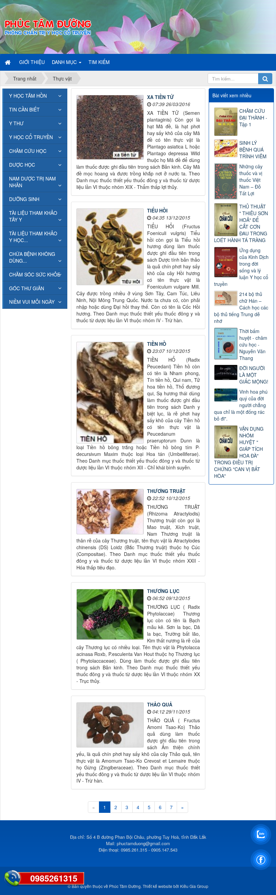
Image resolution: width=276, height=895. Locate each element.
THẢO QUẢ (159, 704)
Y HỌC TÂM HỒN (28, 95)
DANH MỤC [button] (65, 62)
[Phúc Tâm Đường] (47, 26)
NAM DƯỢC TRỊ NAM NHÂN (32, 182)
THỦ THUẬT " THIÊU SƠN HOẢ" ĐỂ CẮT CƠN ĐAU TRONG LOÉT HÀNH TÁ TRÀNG (241, 223)
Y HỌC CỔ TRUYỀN (31, 137)
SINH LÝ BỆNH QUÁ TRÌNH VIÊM (253, 149)
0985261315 (53, 878)
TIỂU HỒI (157, 210)
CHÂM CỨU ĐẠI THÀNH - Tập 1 (253, 117)
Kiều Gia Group (194, 886)
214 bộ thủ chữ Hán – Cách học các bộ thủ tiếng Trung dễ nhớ (241, 307)
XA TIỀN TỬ (160, 97)
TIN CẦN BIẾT (24, 109)
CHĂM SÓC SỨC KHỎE (34, 274)
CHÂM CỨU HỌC (27, 150)
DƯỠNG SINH (24, 199)
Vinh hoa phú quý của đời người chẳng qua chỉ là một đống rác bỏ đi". (241, 405)
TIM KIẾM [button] (99, 62)
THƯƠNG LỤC (163, 591)
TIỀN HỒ (156, 343)
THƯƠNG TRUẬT (166, 491)
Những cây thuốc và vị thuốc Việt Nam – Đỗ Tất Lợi (251, 180)
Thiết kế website (157, 886)
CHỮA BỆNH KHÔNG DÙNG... (32, 257)
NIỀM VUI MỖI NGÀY (32, 301)
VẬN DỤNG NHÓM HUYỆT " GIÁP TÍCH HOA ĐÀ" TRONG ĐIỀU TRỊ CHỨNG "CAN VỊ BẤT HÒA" (239, 452)
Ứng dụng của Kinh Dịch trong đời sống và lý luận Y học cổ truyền (241, 267)
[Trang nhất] (8, 62)
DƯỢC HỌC (22, 164)
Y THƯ (16, 123)
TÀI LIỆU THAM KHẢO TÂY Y (33, 216)
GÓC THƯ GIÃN (26, 288)
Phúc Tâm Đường (125, 886)
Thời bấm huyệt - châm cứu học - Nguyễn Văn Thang (253, 344)
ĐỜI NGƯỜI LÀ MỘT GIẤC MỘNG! (253, 375)
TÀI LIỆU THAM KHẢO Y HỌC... (33, 236)
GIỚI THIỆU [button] (32, 62)
